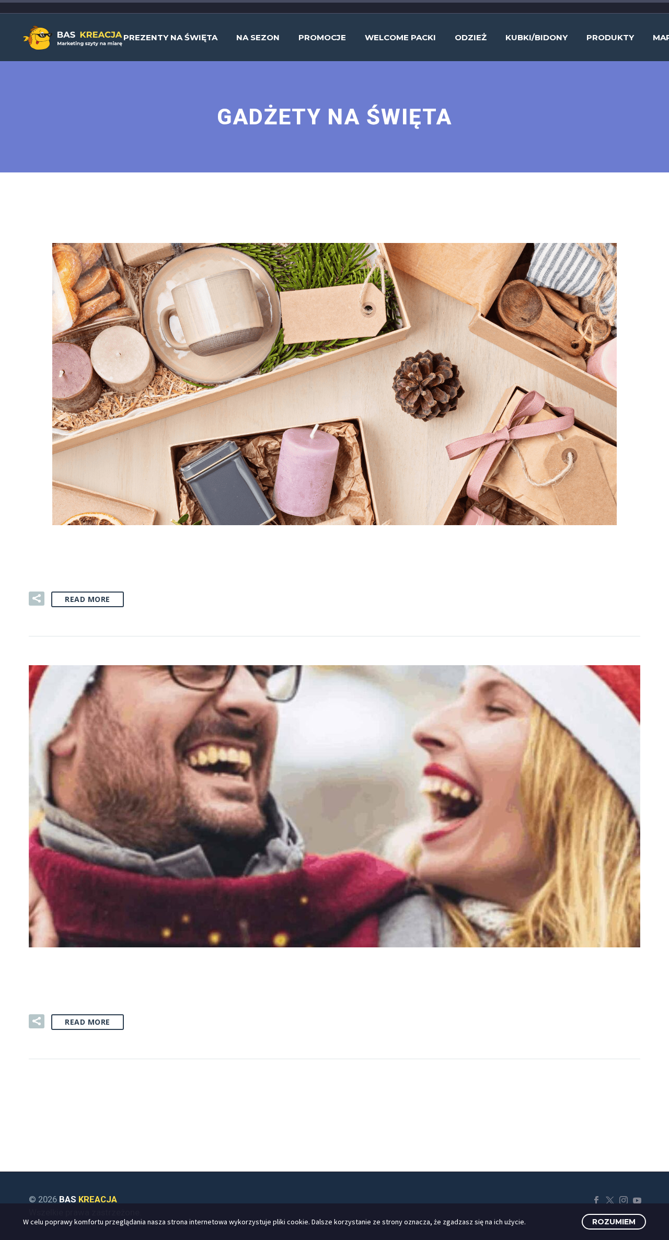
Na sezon (258, 37)
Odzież (471, 37)
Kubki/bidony (536, 37)
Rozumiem (614, 1221)
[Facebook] (596, 1200)
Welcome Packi (400, 37)
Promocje (322, 37)
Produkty (610, 37)
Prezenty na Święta (170, 37)
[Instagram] (623, 1200)
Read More (87, 599)
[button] (36, 599)
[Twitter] (610, 1200)
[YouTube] (637, 1200)
